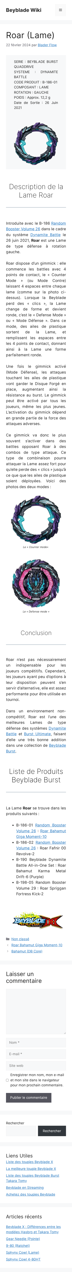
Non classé (20, 939)
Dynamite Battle (45, 234)
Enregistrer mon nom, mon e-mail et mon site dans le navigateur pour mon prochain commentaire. (37, 1080)
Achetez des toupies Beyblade (30, 1194)
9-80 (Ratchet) (18, 1246)
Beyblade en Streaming (25, 1188)
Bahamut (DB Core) (26, 951)
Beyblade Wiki (23, 10)
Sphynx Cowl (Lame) (22, 1252)
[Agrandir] (53, 128)
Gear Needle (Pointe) (23, 1239)
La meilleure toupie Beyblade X (31, 1169)
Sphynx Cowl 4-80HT (23, 1259)
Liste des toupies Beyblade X (29, 1162)
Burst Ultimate (37, 734)
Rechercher (15, 1123)
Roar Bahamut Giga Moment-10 (36, 945)
